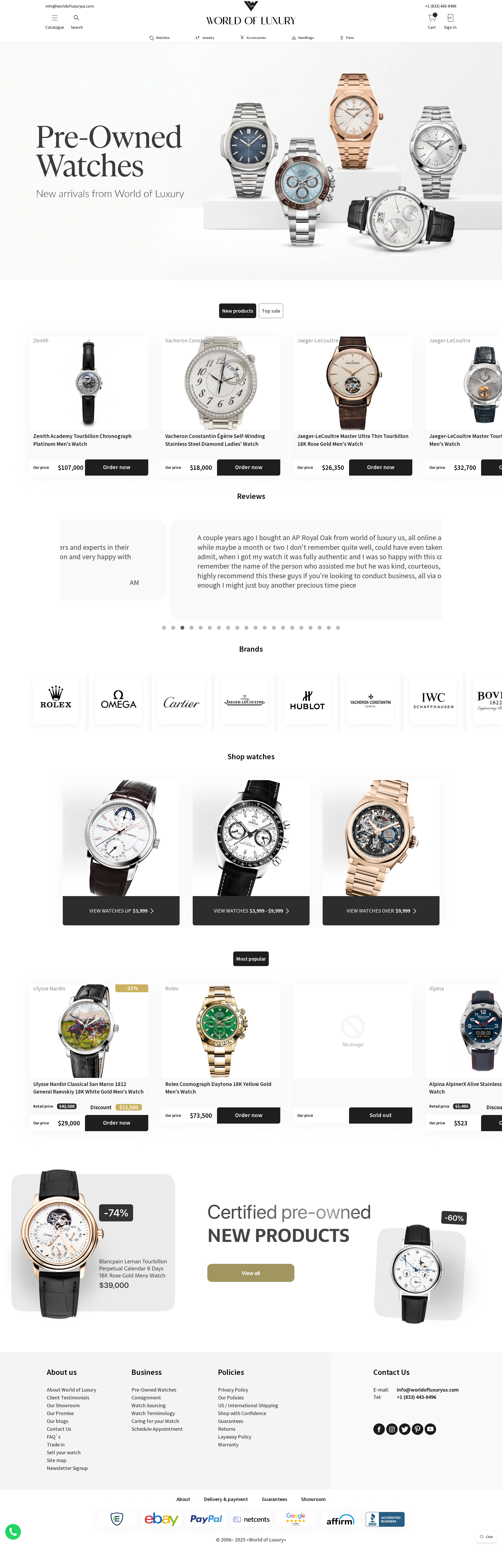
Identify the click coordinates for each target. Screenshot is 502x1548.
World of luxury (251, 21)
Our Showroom (63, 1405)
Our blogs (57, 1421)
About (183, 1499)
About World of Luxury (71, 1389)
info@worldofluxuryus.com (69, 6)
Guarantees (230, 1421)
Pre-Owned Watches (154, 1389)
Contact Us (59, 1429)
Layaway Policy (234, 1436)
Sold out (381, 1115)
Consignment (146, 1397)
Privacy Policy (233, 1389)
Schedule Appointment (157, 1429)
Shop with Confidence (242, 1413)
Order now (116, 467)
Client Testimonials (68, 1397)
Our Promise (60, 1413)
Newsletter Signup (67, 1468)
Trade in (56, 1444)
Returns (226, 1429)
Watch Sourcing (149, 1405)
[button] (164, 628)
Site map (56, 1460)
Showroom (313, 1499)
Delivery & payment (226, 1499)
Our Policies (231, 1397)
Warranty (228, 1444)
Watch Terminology (153, 1413)
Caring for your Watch (155, 1421)
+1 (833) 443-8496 (441, 6)
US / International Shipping (248, 1405)
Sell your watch (64, 1452)
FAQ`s (53, 1436)
